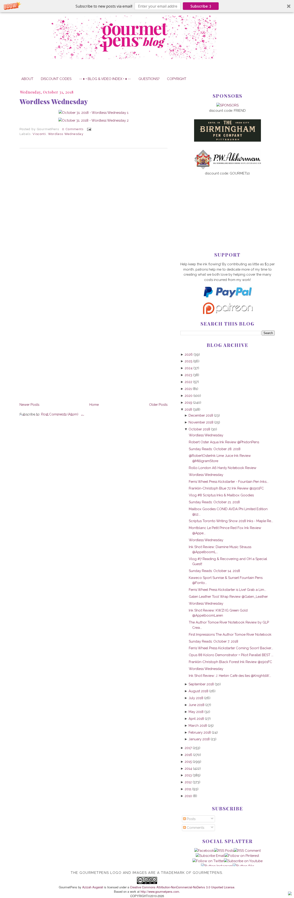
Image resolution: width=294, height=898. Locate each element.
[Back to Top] (290, 894)
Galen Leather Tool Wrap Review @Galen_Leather (228, 596)
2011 (188, 789)
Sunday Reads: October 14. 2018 (214, 571)
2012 (188, 782)
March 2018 (198, 725)
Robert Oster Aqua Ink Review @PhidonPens (224, 442)
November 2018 (201, 422)
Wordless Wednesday (54, 101)
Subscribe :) (200, 6)
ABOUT (27, 79)
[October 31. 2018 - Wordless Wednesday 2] (93, 120)
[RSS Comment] (247, 850)
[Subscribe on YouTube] (243, 861)
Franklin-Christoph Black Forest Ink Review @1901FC (230, 662)
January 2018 (199, 739)
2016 (188, 755)
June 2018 (196, 705)
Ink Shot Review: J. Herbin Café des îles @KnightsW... (230, 676)
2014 (188, 768)
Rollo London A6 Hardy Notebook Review (222, 468)
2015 (188, 762)
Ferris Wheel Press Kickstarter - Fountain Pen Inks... (229, 481)
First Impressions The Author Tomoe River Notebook (230, 634)
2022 (188, 382)
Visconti (39, 134)
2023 (188, 375)
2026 (189, 354)
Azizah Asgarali (92, 887)
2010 (188, 796)
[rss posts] (224, 850)
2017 (188, 748)
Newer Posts (29, 404)
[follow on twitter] (208, 861)
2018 (188, 409)
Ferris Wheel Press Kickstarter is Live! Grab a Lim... (227, 590)
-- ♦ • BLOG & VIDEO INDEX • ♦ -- (105, 79)
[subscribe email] (210, 856)
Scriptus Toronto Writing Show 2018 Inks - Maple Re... (231, 521)
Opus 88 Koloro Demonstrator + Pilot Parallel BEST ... (231, 655)
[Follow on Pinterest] (242, 856)
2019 (188, 402)
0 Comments (72, 129)
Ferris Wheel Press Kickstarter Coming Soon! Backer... (231, 648)
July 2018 (196, 698)
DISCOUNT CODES (56, 79)
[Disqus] (93, 214)
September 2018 (201, 684)
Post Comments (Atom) (59, 414)
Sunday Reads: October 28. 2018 (214, 449)
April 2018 (196, 719)
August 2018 (198, 691)
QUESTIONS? (149, 79)
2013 (188, 775)
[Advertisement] (227, 206)
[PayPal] (227, 299)
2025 (188, 361)
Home (94, 404)
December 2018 (201, 415)
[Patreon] (227, 313)
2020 (188, 396)
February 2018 (200, 732)
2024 (188, 368)
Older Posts (158, 404)
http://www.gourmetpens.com (160, 891)
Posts (190, 819)
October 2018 (199, 429)
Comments (195, 827)
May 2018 (196, 712)
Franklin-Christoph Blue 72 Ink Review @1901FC (226, 488)
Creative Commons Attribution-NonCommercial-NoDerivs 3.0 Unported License (182, 887)
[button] (147, 6)
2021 (188, 389)
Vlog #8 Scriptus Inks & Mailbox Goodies (221, 495)
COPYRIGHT (176, 79)
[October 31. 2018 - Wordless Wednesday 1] (93, 112)
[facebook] (204, 850)
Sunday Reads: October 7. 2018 (213, 641)
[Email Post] (88, 129)
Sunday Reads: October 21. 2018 (214, 502)
